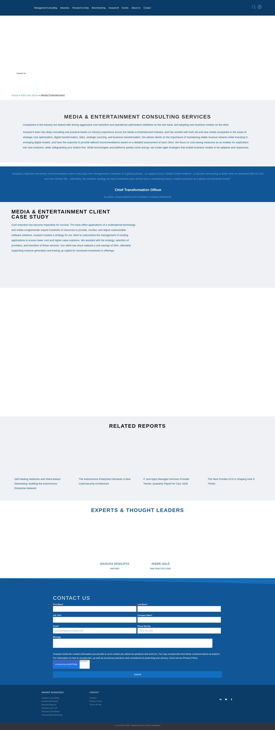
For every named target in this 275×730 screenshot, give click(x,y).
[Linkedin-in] (221, 699)
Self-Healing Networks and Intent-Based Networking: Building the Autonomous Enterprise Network (37, 484)
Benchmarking (98, 8)
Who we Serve (29, 95)
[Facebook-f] (231, 699)
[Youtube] (226, 699)
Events (125, 8)
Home (14, 95)
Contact (147, 8)
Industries (64, 8)
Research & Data (80, 8)
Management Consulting (45, 8)
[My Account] (259, 7)
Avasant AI (114, 8)
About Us (136, 8)
